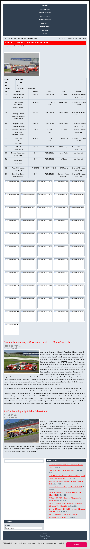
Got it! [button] (76, 544)
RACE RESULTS (45, 16)
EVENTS (45, 30)
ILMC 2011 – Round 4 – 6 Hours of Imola (73, 38)
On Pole (45, 6)
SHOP (45, 34)
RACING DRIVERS (45, 20)
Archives (7, 525)
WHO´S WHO (45, 23)
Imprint (45, 533)
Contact (45, 538)
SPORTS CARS (45, 9)
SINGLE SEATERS (45, 13)
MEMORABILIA (45, 27)
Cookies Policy (45, 536)
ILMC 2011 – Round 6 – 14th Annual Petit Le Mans (20, 38)
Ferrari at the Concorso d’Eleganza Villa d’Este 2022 (65, 487)
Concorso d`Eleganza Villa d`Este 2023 (61, 470)
